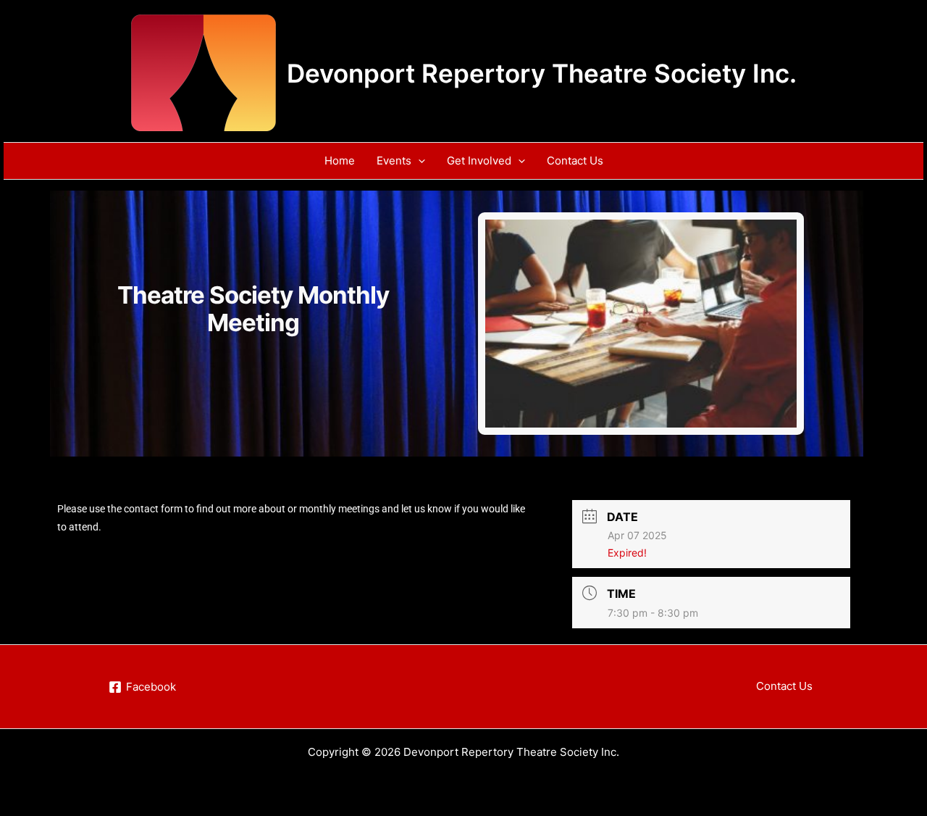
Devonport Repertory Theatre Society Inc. (542, 73)
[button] (418, 161)
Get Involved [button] (479, 160)
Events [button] (394, 160)
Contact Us (575, 160)
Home (339, 160)
